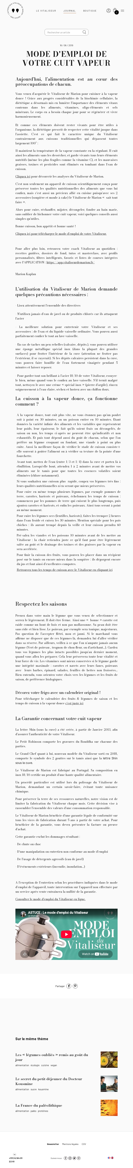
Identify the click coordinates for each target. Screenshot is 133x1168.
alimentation (22, 1065)
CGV (84, 1144)
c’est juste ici (74, 703)
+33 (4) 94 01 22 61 (15, 1160)
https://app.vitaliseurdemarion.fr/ (71, 262)
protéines (43, 1110)
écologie (35, 1065)
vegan (54, 1065)
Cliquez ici (22, 176)
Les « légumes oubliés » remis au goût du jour (51, 1057)
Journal (69, 10)
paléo (33, 1110)
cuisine (45, 1065)
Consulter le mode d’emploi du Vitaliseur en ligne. (50, 899)
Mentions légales (70, 1144)
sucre (34, 1089)
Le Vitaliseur (46, 10)
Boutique (90, 10)
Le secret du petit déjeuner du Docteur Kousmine (48, 1081)
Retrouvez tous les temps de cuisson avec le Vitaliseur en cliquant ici (65, 570)
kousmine (43, 1089)
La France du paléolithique (38, 1105)
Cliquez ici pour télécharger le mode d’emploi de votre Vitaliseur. (61, 234)
